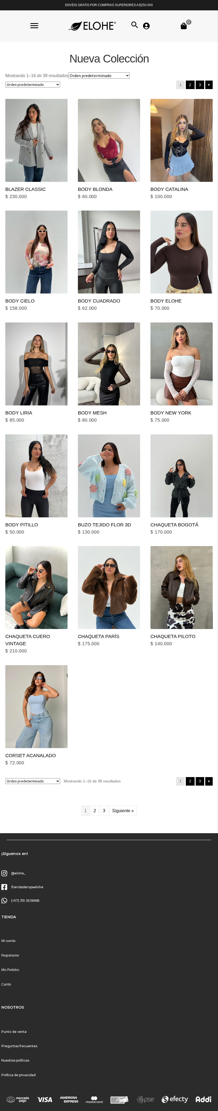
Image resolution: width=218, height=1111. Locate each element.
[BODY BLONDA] (109, 140)
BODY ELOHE (166, 301)
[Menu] (34, 25)
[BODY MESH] (109, 363)
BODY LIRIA (18, 413)
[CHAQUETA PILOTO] (181, 587)
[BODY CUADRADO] (109, 252)
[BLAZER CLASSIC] (36, 140)
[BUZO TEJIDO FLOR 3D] (109, 475)
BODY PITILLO (21, 524)
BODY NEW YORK (170, 413)
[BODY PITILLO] (36, 475)
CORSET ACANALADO (30, 755)
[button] (134, 25)
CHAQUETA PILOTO (172, 636)
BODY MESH (92, 413)
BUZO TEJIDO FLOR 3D (104, 524)
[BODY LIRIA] (36, 363)
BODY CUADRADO (99, 301)
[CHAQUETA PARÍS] (109, 587)
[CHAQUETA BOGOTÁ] (181, 475)
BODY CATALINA (169, 189)
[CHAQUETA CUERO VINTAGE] (36, 587)
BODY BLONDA (95, 189)
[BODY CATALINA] (181, 140)
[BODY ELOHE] (181, 252)
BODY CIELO (20, 301)
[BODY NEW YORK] (181, 363)
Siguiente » (123, 810)
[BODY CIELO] (36, 252)
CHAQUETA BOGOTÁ (174, 524)
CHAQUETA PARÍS (98, 636)
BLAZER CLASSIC (25, 189)
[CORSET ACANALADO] (36, 706)
